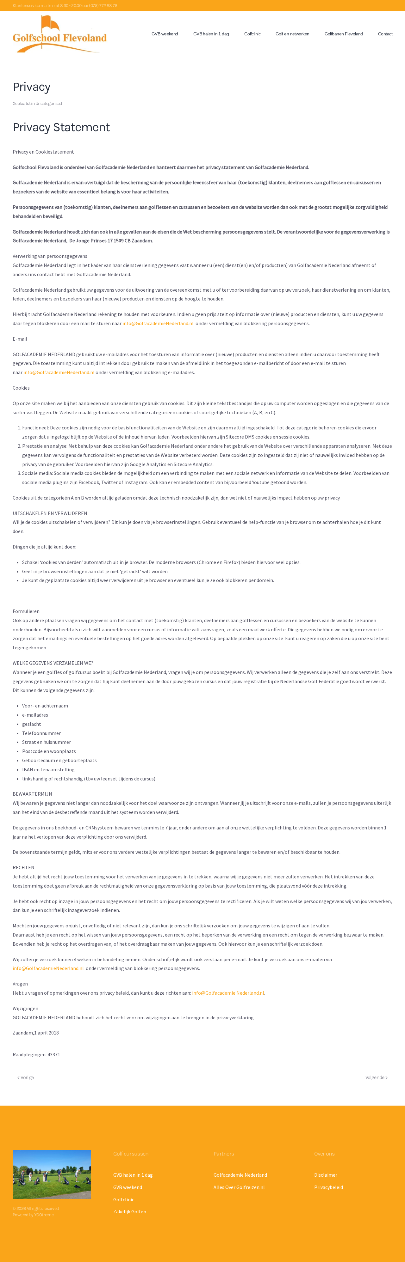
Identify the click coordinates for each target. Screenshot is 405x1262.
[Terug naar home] (60, 34)
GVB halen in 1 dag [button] (211, 33)
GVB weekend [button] (165, 33)
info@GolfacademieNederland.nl (158, 323)
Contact (385, 33)
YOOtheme (44, 1214)
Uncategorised (48, 103)
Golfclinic (252, 33)
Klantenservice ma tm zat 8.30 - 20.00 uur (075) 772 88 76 (65, 5)
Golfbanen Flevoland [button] (344, 33)
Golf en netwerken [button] (292, 33)
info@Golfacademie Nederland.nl (228, 993)
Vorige (27, 1077)
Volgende (375, 1077)
